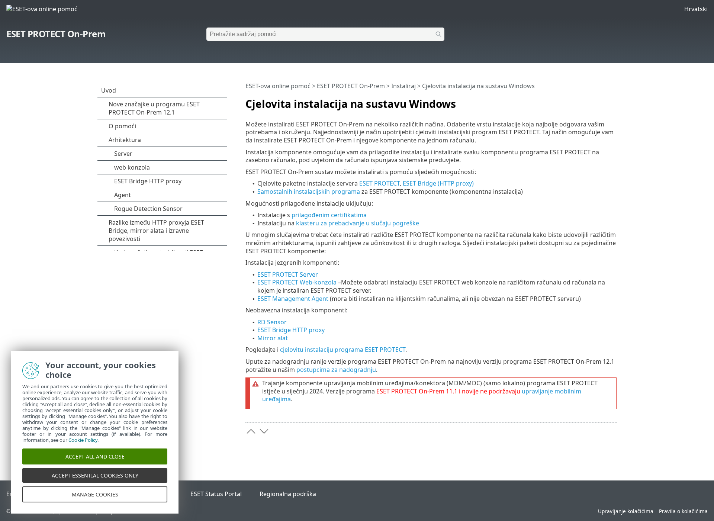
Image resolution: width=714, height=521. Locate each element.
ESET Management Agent (292, 299)
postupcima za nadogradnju (336, 370)
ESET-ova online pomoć (278, 86)
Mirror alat (272, 338)
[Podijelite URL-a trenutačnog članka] (590, 101)
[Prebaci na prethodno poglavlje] (251, 431)
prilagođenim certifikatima (329, 215)
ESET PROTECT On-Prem (56, 34)
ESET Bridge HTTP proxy (291, 330)
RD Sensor (272, 322)
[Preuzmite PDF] (601, 101)
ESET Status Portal (216, 494)
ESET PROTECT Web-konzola (297, 282)
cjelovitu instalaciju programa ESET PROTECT (342, 349)
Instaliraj (403, 86)
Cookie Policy (82, 440)
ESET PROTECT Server (287, 274)
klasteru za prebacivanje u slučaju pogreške (357, 223)
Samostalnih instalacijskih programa (308, 191)
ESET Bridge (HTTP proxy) (438, 183)
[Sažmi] (612, 101)
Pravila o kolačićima (683, 511)
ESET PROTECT (379, 183)
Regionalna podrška (288, 494)
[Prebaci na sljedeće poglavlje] (264, 431)
